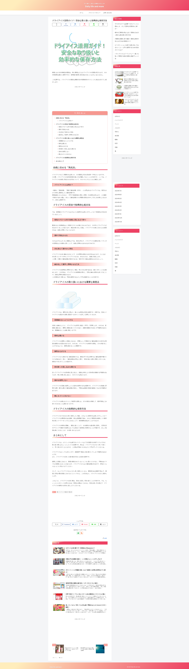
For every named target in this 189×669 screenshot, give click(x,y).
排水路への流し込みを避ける (67, 149)
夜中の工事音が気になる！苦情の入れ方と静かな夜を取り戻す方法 (127, 34)
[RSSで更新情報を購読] (81, 533)
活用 (71, 492)
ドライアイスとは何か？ (66, 120)
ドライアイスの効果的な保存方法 (66, 157)
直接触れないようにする (66, 141)
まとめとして (60, 161)
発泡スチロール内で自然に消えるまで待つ (71, 127)
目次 (78, 113)
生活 (55, 492)
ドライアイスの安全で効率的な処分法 (67, 124)
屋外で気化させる (64, 129)
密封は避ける (63, 143)
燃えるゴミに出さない (65, 154)
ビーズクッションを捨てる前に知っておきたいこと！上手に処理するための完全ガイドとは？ (127, 47)
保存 (67, 492)
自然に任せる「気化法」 (63, 118)
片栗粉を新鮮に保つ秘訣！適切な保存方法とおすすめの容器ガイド (127, 40)
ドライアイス (61, 492)
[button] (103, 24)
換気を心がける (63, 146)
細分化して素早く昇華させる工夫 (69, 135)
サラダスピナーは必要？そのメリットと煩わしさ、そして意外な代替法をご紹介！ (127, 26)
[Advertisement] (80, 98)
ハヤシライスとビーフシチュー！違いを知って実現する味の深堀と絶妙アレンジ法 (127, 56)
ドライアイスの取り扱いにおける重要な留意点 (70, 138)
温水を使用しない (64, 151)
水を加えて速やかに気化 (66, 132)
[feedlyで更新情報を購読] (78, 533)
